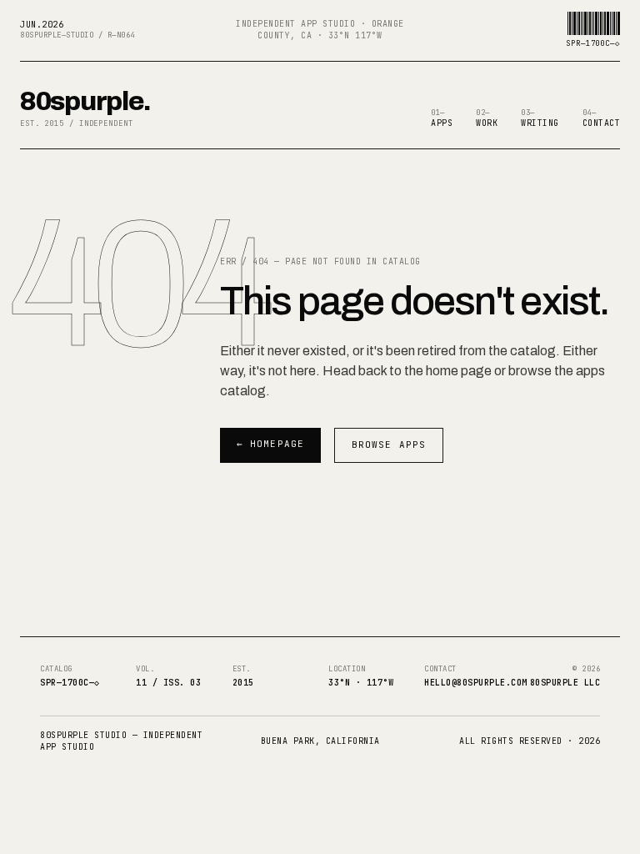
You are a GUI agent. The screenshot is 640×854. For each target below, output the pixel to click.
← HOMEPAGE (270, 444)
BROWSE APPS (389, 444)
